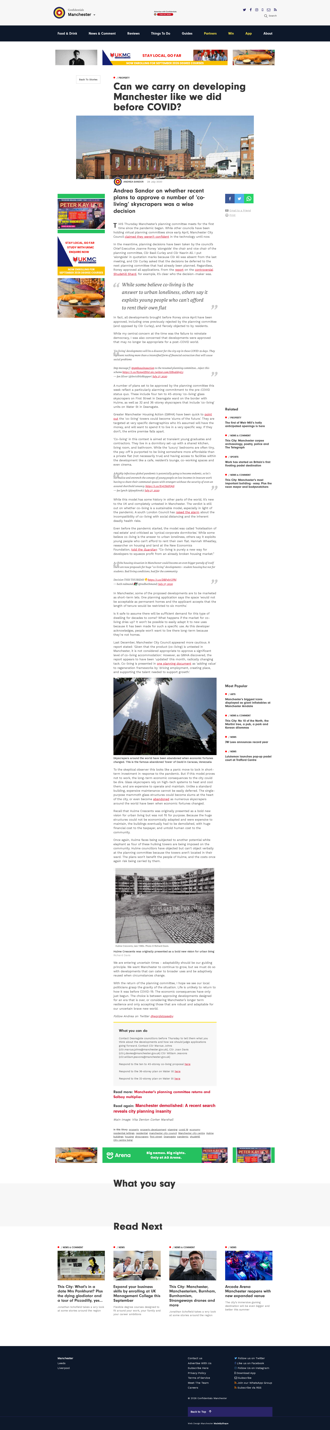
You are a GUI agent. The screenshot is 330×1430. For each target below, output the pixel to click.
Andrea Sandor (133, 181)
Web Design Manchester (200, 1423)
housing (129, 1136)
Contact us (195, 1358)
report (179, 269)
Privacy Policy (197, 1373)
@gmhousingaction (142, 368)
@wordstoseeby (161, 1016)
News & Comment (102, 33)
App (248, 33)
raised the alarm (187, 512)
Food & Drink (67, 33)
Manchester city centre (191, 1133)
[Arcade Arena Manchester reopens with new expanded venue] (249, 1281)
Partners (210, 33)
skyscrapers (141, 1136)
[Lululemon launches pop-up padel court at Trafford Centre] (248, 755)
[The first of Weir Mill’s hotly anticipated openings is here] (248, 421)
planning (172, 1129)
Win (231, 33)
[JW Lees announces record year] (248, 739)
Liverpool (64, 1368)
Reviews (133, 33)
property (134, 1129)
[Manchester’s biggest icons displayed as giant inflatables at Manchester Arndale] (248, 700)
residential (142, 1133)
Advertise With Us (199, 1363)
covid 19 (183, 1129)
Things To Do (160, 33)
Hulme (210, 1133)
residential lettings (124, 1133)
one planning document (174, 663)
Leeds (61, 1363)
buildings (118, 1136)
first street (156, 1136)
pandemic (183, 1136)
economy (195, 1129)
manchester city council (163, 1133)
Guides (187, 33)
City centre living (123, 1140)
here (187, 1064)
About (267, 33)
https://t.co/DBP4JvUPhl (162, 580)
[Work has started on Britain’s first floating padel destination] (248, 461)
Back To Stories (88, 79)
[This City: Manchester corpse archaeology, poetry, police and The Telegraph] (248, 441)
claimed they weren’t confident (147, 236)
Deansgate (170, 1136)
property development (153, 1129)
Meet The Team (198, 1382)
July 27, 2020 (159, 376)
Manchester (65, 1358)
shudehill (195, 1136)
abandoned (161, 799)
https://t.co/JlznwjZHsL (136, 372)
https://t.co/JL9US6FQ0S (159, 486)
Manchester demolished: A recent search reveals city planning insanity (164, 1108)
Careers (193, 1387)
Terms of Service (199, 1377)
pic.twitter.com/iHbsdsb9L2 (166, 372)
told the (144, 549)
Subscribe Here (198, 1368)
